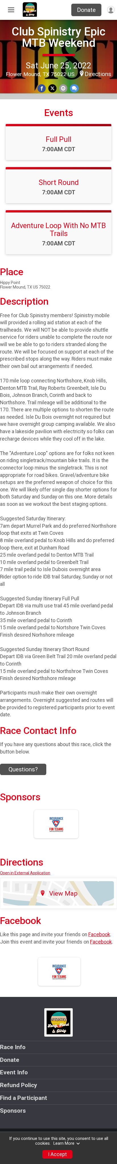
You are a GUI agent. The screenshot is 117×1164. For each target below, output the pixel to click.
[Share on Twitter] (52, 88)
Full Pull (58, 139)
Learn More (63, 1143)
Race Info (13, 1047)
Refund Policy (18, 1085)
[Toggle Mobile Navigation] (11, 9)
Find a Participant (23, 1097)
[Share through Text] (74, 88)
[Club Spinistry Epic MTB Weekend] (30, 15)
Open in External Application (25, 873)
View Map (63, 893)
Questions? (23, 769)
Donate (86, 10)
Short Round (59, 182)
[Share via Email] (63, 88)
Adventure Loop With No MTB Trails (58, 229)
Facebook (99, 934)
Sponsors (13, 1110)
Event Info (14, 1072)
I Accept (57, 1154)
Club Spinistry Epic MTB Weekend (58, 37)
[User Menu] (111, 10)
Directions (98, 74)
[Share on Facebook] (41, 88)
